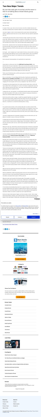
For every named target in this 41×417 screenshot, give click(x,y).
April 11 (9, 32)
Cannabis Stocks (8, 305)
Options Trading (8, 317)
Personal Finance (8, 320)
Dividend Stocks (8, 308)
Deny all (7, 217)
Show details (35, 213)
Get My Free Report (20, 259)
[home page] (20, 2)
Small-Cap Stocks (8, 323)
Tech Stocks (7, 329)
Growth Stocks (8, 311)
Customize (20, 217)
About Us (15, 399)
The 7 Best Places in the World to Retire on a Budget (15, 358)
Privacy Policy (29, 411)
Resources (5, 399)
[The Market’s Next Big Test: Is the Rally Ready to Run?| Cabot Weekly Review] (12, 344)
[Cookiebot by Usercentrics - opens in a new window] (35, 199)
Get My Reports (20, 297)
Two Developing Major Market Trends (10, 224)
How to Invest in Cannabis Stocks (11, 376)
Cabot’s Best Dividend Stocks (10, 361)
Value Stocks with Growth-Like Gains (12, 367)
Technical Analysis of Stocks (10, 373)
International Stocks (9, 314)
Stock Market (7, 326)
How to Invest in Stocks (9, 370)
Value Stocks (7, 332)
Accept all (33, 217)
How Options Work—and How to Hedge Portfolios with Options (17, 364)
